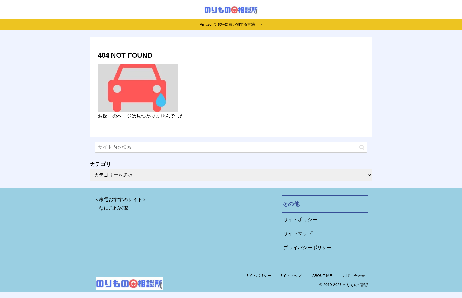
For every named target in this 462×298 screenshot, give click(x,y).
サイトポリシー (300, 219)
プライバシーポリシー (307, 247)
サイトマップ (297, 233)
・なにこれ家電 (111, 208)
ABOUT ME (322, 275)
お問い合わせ (354, 275)
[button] (362, 147)
